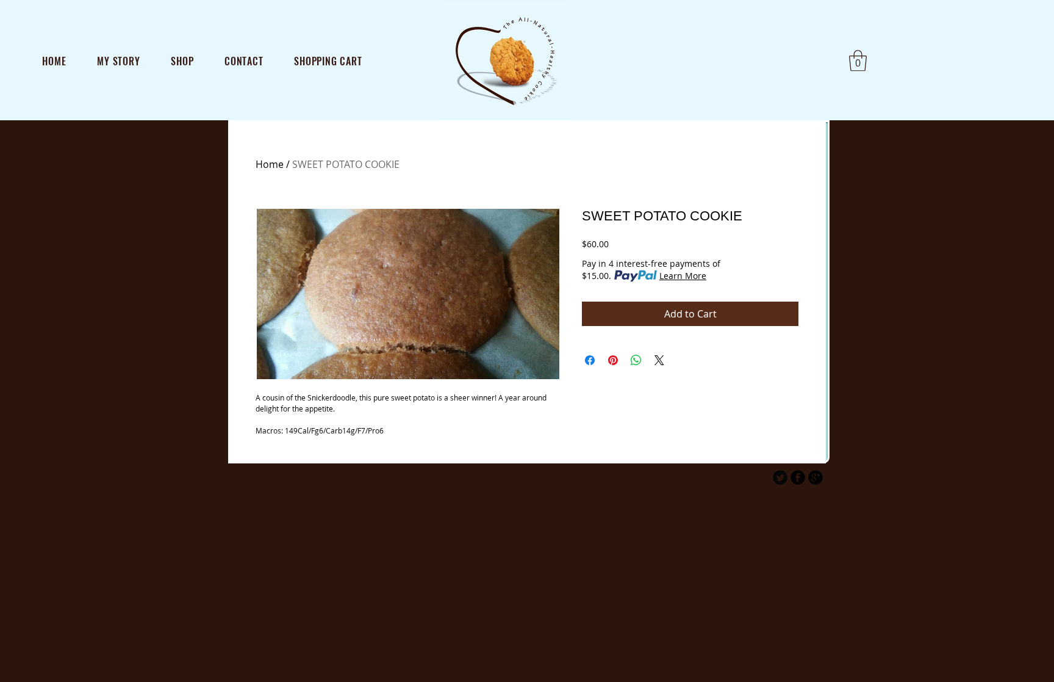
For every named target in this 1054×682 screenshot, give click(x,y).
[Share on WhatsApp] (636, 360)
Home (270, 164)
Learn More (682, 275)
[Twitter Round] (780, 477)
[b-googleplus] (815, 477)
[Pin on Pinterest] (613, 360)
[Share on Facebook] (590, 360)
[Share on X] (659, 360)
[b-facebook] (797, 477)
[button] (858, 60)
